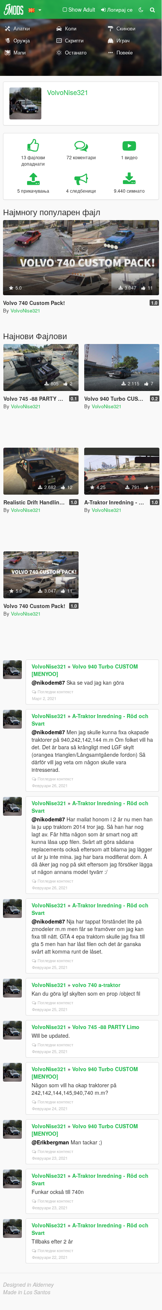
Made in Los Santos (26, 1292)
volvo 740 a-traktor (96, 985)
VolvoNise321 (67, 92)
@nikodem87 (48, 682)
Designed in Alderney (28, 1284)
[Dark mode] (141, 9)
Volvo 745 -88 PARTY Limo (105, 1027)
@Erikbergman (50, 1142)
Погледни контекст (55, 691)
